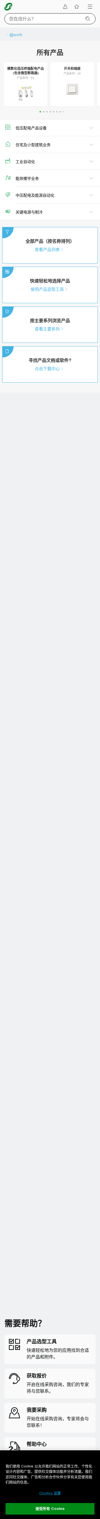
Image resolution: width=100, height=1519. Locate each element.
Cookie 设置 (50, 1493)
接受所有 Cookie (50, 1509)
